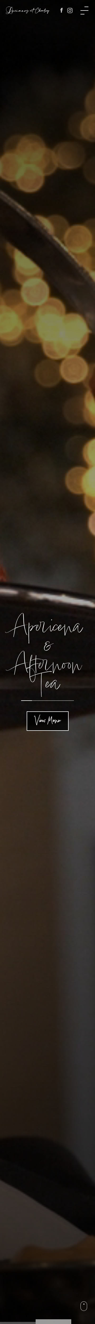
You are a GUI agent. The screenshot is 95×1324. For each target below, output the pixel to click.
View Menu (47, 721)
